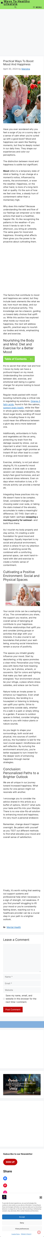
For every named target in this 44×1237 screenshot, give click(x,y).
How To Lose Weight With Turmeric (21, 1127)
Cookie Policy (16, 1234)
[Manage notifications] (39, 1232)
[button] (41, 1197)
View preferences (22, 1229)
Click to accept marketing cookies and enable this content (21, 1085)
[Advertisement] (22, 33)
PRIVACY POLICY (26, 1234)
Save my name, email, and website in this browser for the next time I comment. (21, 998)
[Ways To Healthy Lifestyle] (2, 3)
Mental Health (14, 927)
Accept (22, 1217)
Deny (22, 1223)
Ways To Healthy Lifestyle (17, 2)
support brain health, (13, 407)
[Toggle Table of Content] (30, 359)
